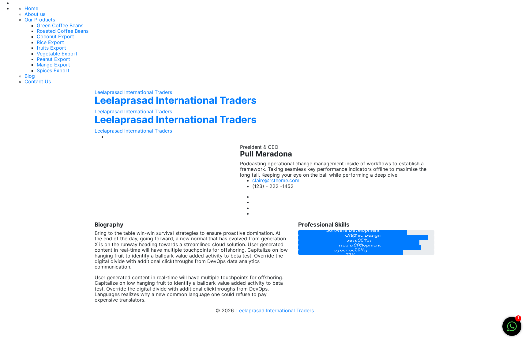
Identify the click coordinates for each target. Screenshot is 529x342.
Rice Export (50, 42)
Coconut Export (55, 36)
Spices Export (53, 70)
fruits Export (51, 48)
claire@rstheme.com (275, 180)
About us (34, 14)
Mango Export (53, 65)
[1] (512, 326)
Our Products (39, 20)
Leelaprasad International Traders (133, 92)
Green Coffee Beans (60, 25)
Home (31, 8)
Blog (29, 76)
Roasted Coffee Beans (62, 31)
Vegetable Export (57, 54)
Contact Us (37, 81)
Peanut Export (53, 59)
